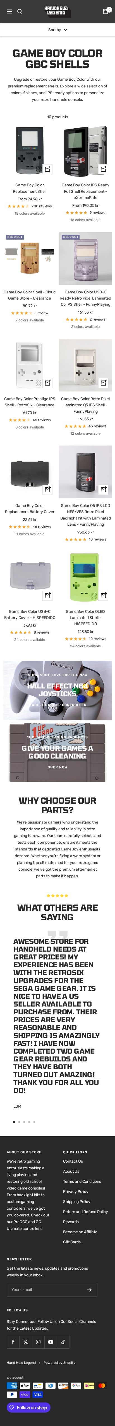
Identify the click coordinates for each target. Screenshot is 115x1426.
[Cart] (105, 11)
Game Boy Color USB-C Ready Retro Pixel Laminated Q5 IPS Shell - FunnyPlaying (85, 298)
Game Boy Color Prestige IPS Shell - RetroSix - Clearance (29, 402)
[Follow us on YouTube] (50, 1342)
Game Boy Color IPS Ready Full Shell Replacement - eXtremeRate (85, 191)
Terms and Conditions (82, 1181)
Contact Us (73, 1161)
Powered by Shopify (59, 1363)
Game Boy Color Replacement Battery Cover (29, 508)
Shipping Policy (76, 1201)
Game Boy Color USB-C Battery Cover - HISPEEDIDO (29, 614)
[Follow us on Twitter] (25, 1342)
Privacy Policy (75, 1191)
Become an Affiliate (80, 1232)
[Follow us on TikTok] (63, 1342)
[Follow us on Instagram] (38, 1342)
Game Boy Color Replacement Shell (29, 188)
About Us (71, 1171)
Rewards (71, 1221)
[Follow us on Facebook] (13, 1342)
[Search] (19, 11)
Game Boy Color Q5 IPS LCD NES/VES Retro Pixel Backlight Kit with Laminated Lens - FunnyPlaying (85, 515)
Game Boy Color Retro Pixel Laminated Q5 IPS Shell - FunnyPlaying (85, 405)
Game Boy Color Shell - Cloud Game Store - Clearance (30, 295)
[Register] (89, 1290)
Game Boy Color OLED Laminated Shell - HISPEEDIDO (85, 618)
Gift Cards (72, 1242)
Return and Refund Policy (85, 1211)
